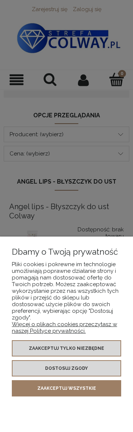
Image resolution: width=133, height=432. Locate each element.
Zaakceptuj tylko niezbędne (66, 348)
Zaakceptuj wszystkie (66, 388)
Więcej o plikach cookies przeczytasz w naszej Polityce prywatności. (64, 327)
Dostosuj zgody (66, 368)
